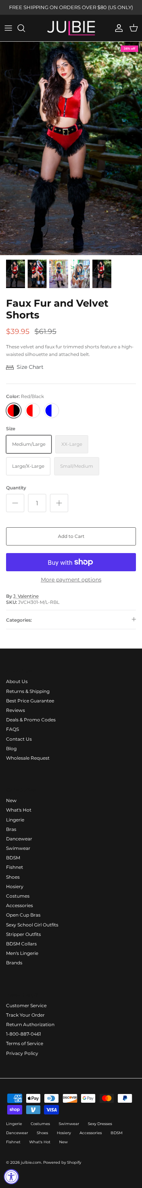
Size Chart (30, 367)
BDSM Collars (21, 944)
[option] (71, 148)
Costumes (18, 896)
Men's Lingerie (22, 953)
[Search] (25, 28)
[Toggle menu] (8, 28)
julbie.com (31, 1162)
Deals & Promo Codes (31, 720)
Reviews (15, 710)
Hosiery (14, 886)
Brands (14, 962)
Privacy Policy (22, 1053)
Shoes (13, 877)
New (11, 800)
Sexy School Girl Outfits (32, 925)
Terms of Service (24, 1043)
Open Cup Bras (23, 915)
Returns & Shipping (28, 691)
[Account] (117, 28)
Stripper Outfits (23, 934)
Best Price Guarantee (30, 701)
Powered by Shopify (62, 1162)
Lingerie (15, 820)
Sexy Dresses (100, 1123)
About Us (17, 681)
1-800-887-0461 (23, 1034)
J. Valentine (26, 596)
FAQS (12, 729)
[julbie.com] (71, 28)
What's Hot (18, 810)
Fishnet (14, 867)
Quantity (16, 488)
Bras (11, 829)
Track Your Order (25, 1015)
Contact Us (19, 739)
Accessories (19, 905)
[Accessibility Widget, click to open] (11, 1176)
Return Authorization (30, 1024)
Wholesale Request (28, 758)
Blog (11, 748)
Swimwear (18, 848)
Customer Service (26, 1005)
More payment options (71, 580)
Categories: (19, 620)
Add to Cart (71, 536)
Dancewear (19, 839)
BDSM (13, 857)
